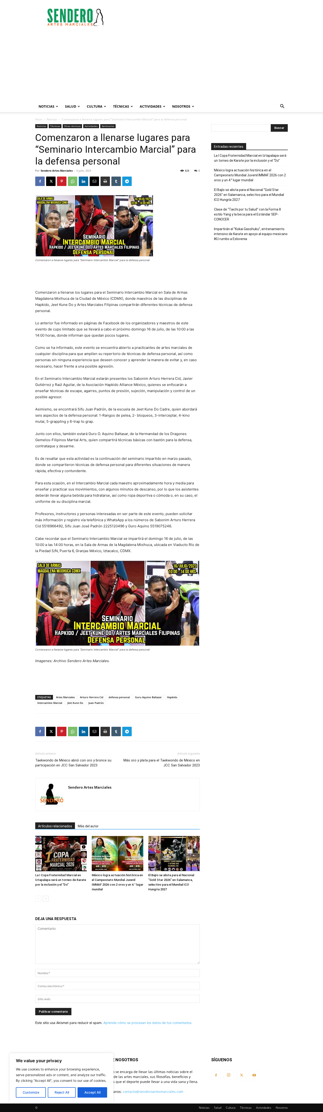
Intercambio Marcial (49, 703)
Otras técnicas (72, 126)
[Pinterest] (61, 181)
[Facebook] (40, 181)
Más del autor (88, 826)
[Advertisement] (202, 17)
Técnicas (121, 106)
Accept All (92, 1092)
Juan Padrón (96, 703)
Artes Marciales (65, 697)
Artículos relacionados (55, 826)
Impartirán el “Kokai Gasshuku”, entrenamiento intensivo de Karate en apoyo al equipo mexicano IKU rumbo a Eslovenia (251, 234)
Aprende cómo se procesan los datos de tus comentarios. (147, 1023)
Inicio (38, 119)
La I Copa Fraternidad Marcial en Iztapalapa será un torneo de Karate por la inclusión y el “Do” (60, 879)
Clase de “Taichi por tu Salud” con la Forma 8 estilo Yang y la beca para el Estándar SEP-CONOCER (247, 214)
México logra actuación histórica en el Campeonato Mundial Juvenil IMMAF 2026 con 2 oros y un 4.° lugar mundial (250, 175)
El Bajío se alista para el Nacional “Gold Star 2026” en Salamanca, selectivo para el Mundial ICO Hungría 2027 (249, 195)
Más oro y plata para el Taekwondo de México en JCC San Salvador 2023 (161, 762)
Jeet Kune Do (75, 703)
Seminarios (108, 126)
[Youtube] (254, 1075)
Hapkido (172, 697)
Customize (31, 1092)
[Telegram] (127, 181)
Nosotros (181, 106)
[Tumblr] (116, 181)
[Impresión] (105, 181)
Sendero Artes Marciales (57, 170)
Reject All (62, 1092)
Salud (70, 106)
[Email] (94, 181)
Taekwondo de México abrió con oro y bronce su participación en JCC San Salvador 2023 (73, 762)
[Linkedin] (83, 181)
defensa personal (119, 697)
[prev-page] (38, 899)
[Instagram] (228, 1075)
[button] (282, 107)
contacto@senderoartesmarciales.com (153, 1091)
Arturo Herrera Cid (91, 697)
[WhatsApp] (72, 181)
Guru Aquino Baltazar (148, 697)
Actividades (151, 106)
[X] (51, 181)
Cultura (94, 106)
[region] (61, 1078)
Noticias (46, 106)
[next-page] (46, 899)
